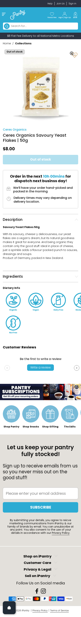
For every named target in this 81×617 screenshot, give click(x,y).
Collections (23, 43)
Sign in (72, 3)
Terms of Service (59, 610)
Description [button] (12, 219)
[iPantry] (18, 14)
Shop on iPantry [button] (37, 556)
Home (7, 43)
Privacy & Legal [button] (37, 569)
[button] (75, 15)
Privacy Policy (61, 533)
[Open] (9, 607)
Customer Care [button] (37, 563)
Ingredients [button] (13, 276)
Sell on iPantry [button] (37, 576)
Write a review (40, 367)
